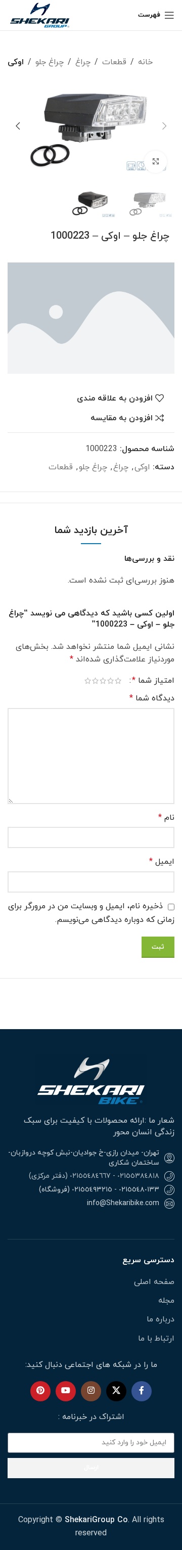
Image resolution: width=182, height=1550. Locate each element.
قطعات (114, 62)
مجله (166, 1300)
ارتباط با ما (156, 1338)
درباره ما (160, 1319)
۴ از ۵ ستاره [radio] (95, 680)
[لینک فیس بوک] (141, 1391)
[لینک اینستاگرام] (91, 1391)
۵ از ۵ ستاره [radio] (88, 680)
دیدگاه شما (151, 698)
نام (166, 817)
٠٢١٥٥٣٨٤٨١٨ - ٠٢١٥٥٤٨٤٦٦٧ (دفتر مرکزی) (94, 1176)
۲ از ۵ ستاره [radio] (110, 680)
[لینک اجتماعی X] (116, 1391)
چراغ (82, 62)
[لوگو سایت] (40, 14)
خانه (145, 62)
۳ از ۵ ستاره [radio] (103, 680)
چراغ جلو (49, 62)
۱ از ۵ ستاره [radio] (118, 680)
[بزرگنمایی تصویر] (155, 162)
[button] (164, 126)
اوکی (16, 62)
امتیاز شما (153, 681)
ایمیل (161, 861)
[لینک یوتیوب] (66, 1391)
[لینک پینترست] (40, 1391)
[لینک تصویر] (91, 1079)
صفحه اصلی (154, 1282)
